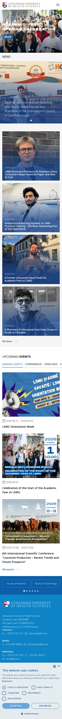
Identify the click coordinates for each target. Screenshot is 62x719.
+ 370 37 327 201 (14, 633)
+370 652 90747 (37, 655)
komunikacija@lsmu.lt (38, 644)
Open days (51, 364)
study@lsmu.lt (12, 658)
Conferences (33, 364)
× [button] (58, 666)
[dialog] (31, 691)
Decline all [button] (45, 705)
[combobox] (54, 666)
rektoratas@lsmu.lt (38, 633)
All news (7, 341)
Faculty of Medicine (16, 583)
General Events (12, 364)
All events (8, 569)
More (8, 37)
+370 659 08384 (14, 644)
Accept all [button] (16, 705)
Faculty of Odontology (46, 583)
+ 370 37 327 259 (14, 655)
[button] (29, 49)
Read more (7, 681)
